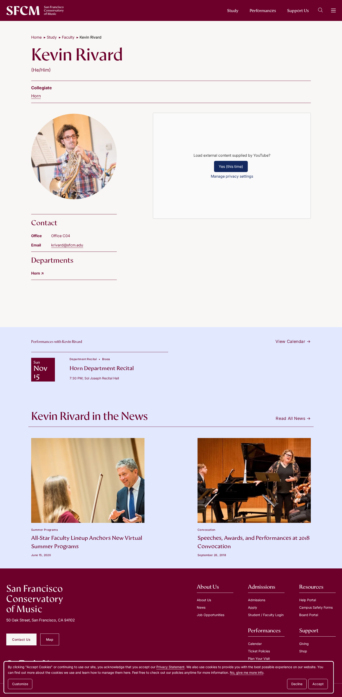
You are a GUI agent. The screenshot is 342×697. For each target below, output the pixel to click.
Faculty (68, 37)
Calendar (255, 644)
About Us (204, 600)
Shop (303, 651)
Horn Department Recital (102, 368)
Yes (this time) (231, 166)
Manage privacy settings (232, 176)
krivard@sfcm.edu (67, 245)
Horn (36, 95)
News (201, 607)
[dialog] (169, 677)
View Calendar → (293, 341)
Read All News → (293, 418)
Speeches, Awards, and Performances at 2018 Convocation (254, 542)
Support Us (298, 10)
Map (50, 639)
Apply (252, 607)
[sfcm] (35, 10)
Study (232, 10)
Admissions (256, 600)
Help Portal (307, 600)
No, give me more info (246, 672)
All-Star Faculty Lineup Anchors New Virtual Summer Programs (86, 542)
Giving (304, 644)
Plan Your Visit (259, 658)
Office (36, 235)
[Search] (320, 11)
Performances (263, 10)
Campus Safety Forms (316, 607)
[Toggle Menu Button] (333, 10)
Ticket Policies (259, 651)
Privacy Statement (170, 667)
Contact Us (21, 639)
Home (36, 37)
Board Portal (308, 615)
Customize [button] (20, 684)
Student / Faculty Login (266, 615)
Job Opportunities (210, 615)
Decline (296, 684)
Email (36, 245)
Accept (318, 684)
